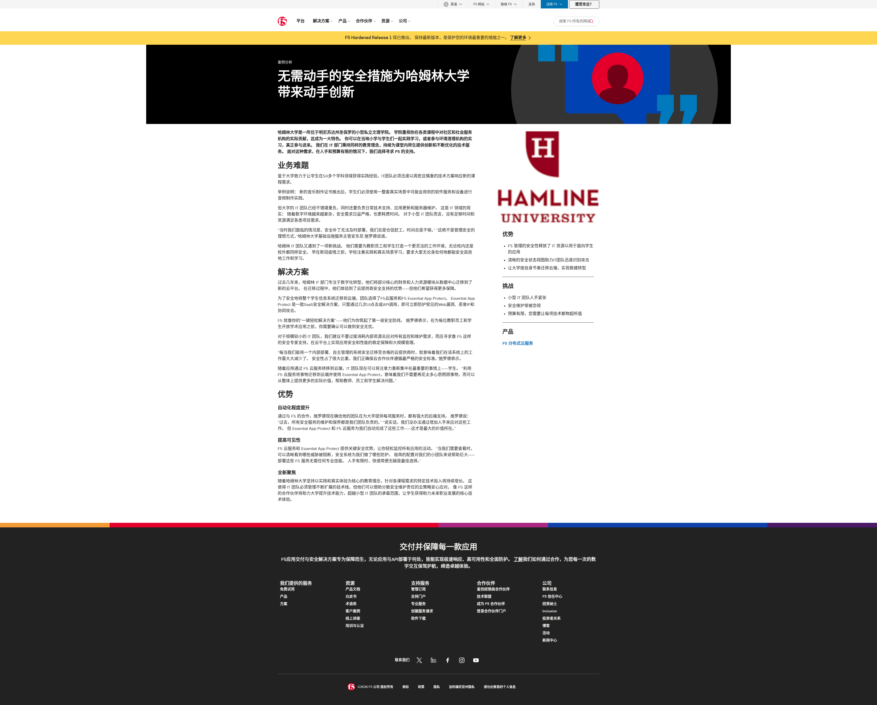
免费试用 (287, 589)
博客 (546, 625)
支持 (531, 4)
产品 (283, 596)
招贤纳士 (549, 604)
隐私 (436, 687)
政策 (421, 687)
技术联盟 (484, 596)
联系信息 (549, 589)
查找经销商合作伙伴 (493, 589)
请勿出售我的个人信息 (500, 687)
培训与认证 (355, 625)
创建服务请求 (422, 611)
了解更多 (518, 38)
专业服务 (418, 604)
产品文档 (353, 589)
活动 (546, 633)
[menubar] (438, 4)
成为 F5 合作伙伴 (491, 604)
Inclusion (549, 611)
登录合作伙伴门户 (491, 611)
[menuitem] (453, 4)
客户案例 (353, 611)
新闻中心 (549, 640)
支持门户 (418, 596)
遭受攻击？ (584, 4)
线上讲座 (353, 618)
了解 (518, 559)
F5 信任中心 (552, 596)
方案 (283, 604)
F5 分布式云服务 (517, 343)
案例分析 (285, 62)
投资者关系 (551, 618)
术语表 (351, 604)
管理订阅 (418, 589)
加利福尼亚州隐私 (462, 687)
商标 (405, 687)
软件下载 (418, 618)
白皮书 (351, 596)
